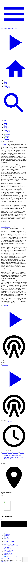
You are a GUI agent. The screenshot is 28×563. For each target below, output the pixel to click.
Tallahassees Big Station (7, 422)
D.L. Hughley (4, 144)
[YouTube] (6, 139)
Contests (6, 83)
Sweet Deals (7, 87)
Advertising (7, 86)
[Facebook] (7, 134)
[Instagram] (7, 137)
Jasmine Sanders (5, 227)
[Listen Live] (14, 319)
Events (5, 85)
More (2, 519)
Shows (5, 82)
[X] (6, 136)
